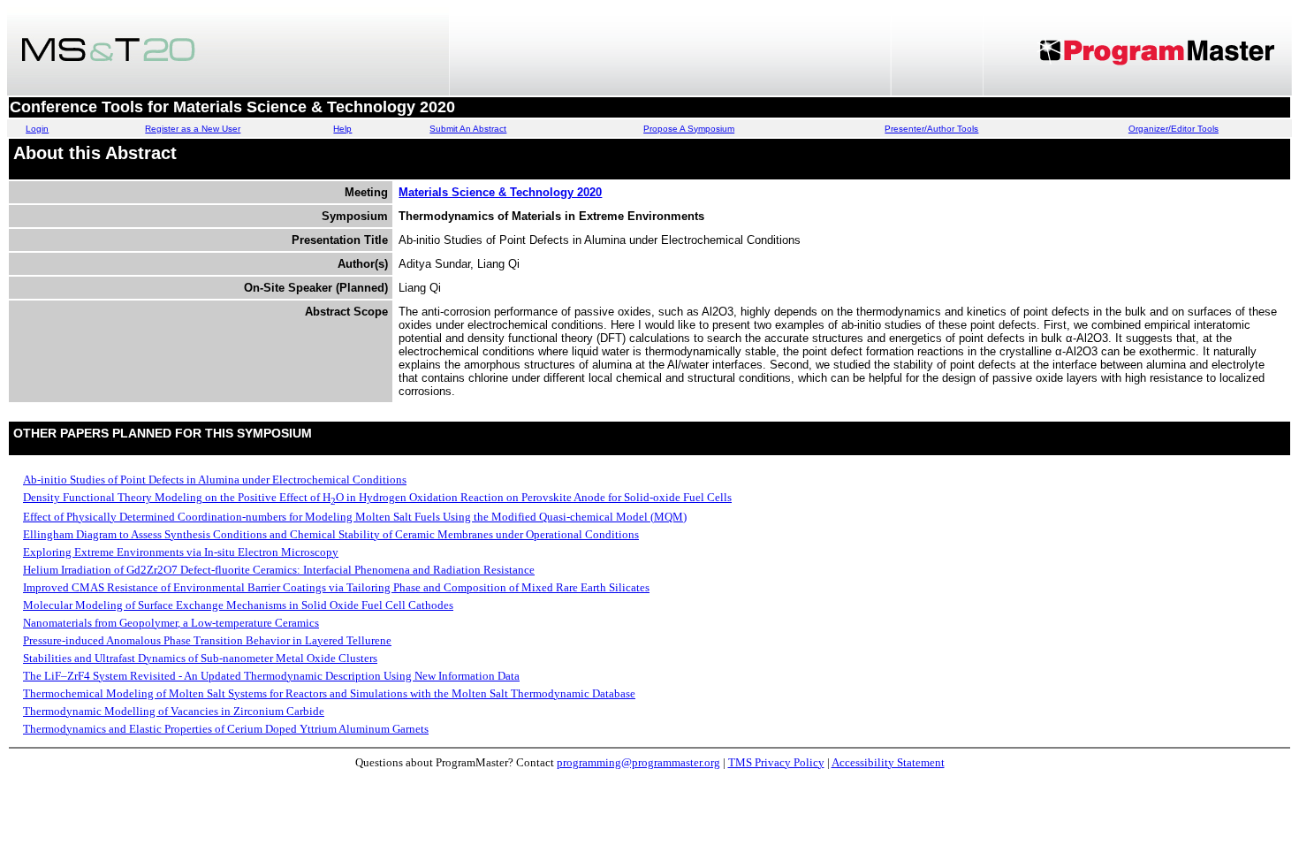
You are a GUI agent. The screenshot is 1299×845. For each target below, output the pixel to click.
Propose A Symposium (688, 128)
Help (342, 128)
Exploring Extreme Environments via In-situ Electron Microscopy (180, 552)
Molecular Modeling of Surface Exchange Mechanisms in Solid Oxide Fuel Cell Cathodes (238, 605)
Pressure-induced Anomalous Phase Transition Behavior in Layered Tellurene (207, 640)
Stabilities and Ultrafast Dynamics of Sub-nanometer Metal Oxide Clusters (200, 658)
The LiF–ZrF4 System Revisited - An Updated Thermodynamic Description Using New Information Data (271, 675)
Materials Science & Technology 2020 (500, 192)
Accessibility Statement (888, 762)
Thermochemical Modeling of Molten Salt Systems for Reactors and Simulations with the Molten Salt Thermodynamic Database (329, 693)
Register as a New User (192, 128)
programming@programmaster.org (638, 762)
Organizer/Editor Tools (1173, 128)
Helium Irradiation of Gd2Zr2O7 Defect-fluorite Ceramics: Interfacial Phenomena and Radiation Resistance (279, 569)
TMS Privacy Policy (776, 762)
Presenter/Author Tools (931, 128)
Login (37, 128)
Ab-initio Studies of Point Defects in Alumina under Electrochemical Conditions (214, 479)
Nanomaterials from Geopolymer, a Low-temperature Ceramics (171, 622)
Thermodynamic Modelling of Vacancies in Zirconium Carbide (173, 711)
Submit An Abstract (467, 128)
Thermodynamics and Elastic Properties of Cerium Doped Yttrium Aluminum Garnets (226, 728)
